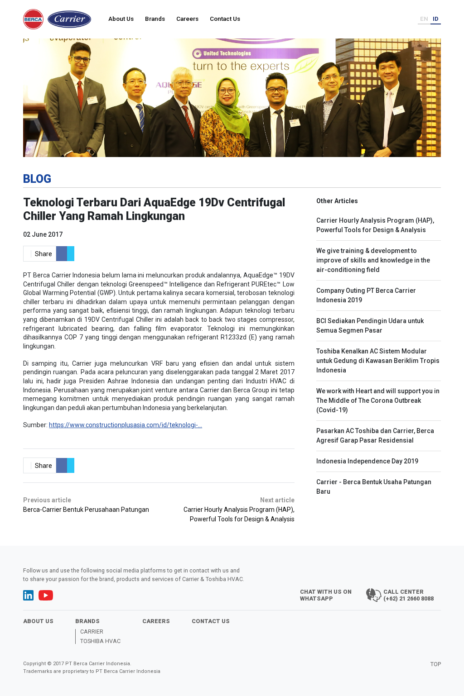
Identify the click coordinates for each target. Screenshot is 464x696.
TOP (435, 664)
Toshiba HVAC (100, 641)
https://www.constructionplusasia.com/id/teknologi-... (125, 425)
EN (424, 18)
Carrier (91, 632)
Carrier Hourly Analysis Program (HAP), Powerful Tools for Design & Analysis (375, 225)
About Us (121, 18)
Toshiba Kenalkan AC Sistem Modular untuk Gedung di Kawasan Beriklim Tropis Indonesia (378, 361)
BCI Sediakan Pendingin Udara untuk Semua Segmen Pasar (370, 325)
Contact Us (225, 18)
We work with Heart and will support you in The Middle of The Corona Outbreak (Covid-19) (378, 400)
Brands (155, 18)
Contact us (211, 621)
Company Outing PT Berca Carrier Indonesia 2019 (366, 295)
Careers (187, 18)
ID (436, 18)
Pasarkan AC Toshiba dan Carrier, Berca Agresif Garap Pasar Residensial (375, 435)
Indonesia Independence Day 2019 (367, 461)
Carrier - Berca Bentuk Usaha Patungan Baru (373, 486)
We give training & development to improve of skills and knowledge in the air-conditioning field (373, 260)
